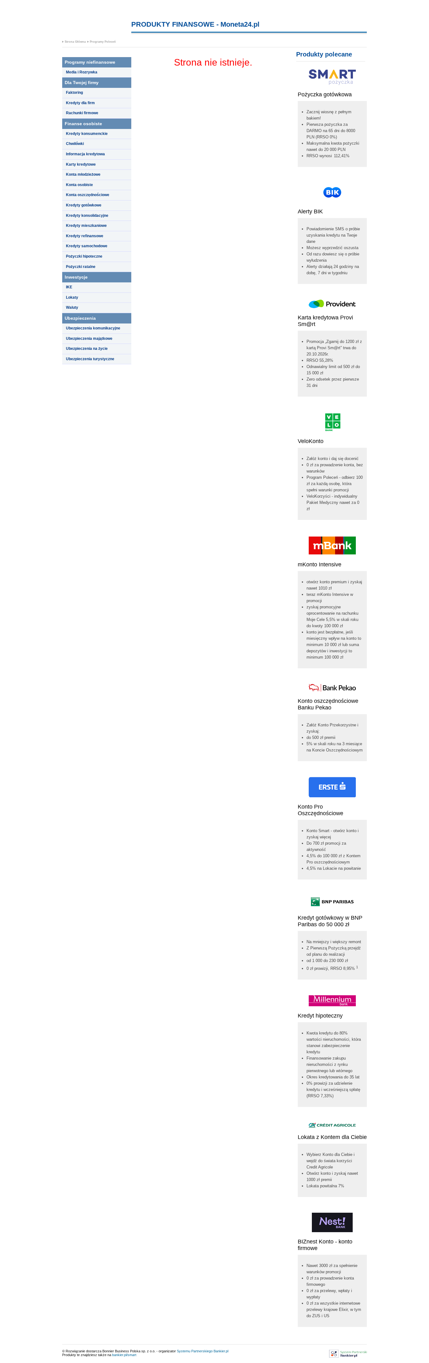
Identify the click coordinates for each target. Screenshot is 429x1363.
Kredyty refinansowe (84, 236)
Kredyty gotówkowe (83, 205)
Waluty (72, 307)
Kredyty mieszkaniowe (86, 225)
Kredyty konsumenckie (87, 133)
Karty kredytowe (81, 164)
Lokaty (72, 297)
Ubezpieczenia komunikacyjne (93, 328)
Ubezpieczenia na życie (87, 348)
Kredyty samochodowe (86, 246)
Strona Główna (75, 41)
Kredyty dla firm (80, 103)
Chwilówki (75, 144)
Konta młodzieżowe (83, 174)
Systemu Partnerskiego (195, 1351)
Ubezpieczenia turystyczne (90, 359)
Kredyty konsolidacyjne (87, 215)
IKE (69, 287)
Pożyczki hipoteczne (84, 256)
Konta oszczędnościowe (87, 195)
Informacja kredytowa (85, 154)
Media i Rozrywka (81, 72)
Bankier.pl (221, 1351)
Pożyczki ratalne (80, 267)
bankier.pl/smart (124, 1355)
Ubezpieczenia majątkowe (89, 338)
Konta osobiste (79, 185)
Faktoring (74, 92)
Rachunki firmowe (82, 113)
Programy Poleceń (103, 41)
